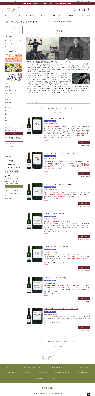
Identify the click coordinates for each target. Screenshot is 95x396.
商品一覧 (9, 367)
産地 (6, 111)
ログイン (13, 32)
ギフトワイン (8, 93)
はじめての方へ (30, 15)
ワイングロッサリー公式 (12, 190)
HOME (6, 21)
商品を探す (44, 15)
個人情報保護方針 (83, 372)
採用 (54, 378)
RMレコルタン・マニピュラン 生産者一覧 (15, 22)
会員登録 (13, 28)
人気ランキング (9, 83)
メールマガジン (9, 146)
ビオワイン (8, 96)
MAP (13, 186)
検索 (13, 133)
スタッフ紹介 (8, 198)
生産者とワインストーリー (12, 143)
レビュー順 (71, 108)
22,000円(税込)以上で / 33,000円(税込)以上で (50, 3)
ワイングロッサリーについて (12, 15)
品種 (6, 114)
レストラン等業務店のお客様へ (13, 194)
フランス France (13, 21)
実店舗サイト (41, 378)
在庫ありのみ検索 (11, 130)
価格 (6, 117)
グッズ (7, 123)
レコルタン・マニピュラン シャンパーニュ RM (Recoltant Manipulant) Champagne (52, 21)
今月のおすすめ (57, 15)
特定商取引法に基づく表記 (62, 372)
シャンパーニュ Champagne (25, 21)
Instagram (8, 150)
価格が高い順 (59, 108)
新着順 (65, 108)
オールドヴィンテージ (11, 99)
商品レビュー (8, 156)
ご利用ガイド (79, 1)
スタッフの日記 (86, 15)
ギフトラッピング (10, 46)
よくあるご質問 (86, 1)
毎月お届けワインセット (12, 90)
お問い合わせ (43, 372)
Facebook (8, 153)
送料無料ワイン (71, 15)
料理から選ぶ (8, 102)
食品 (6, 120)
